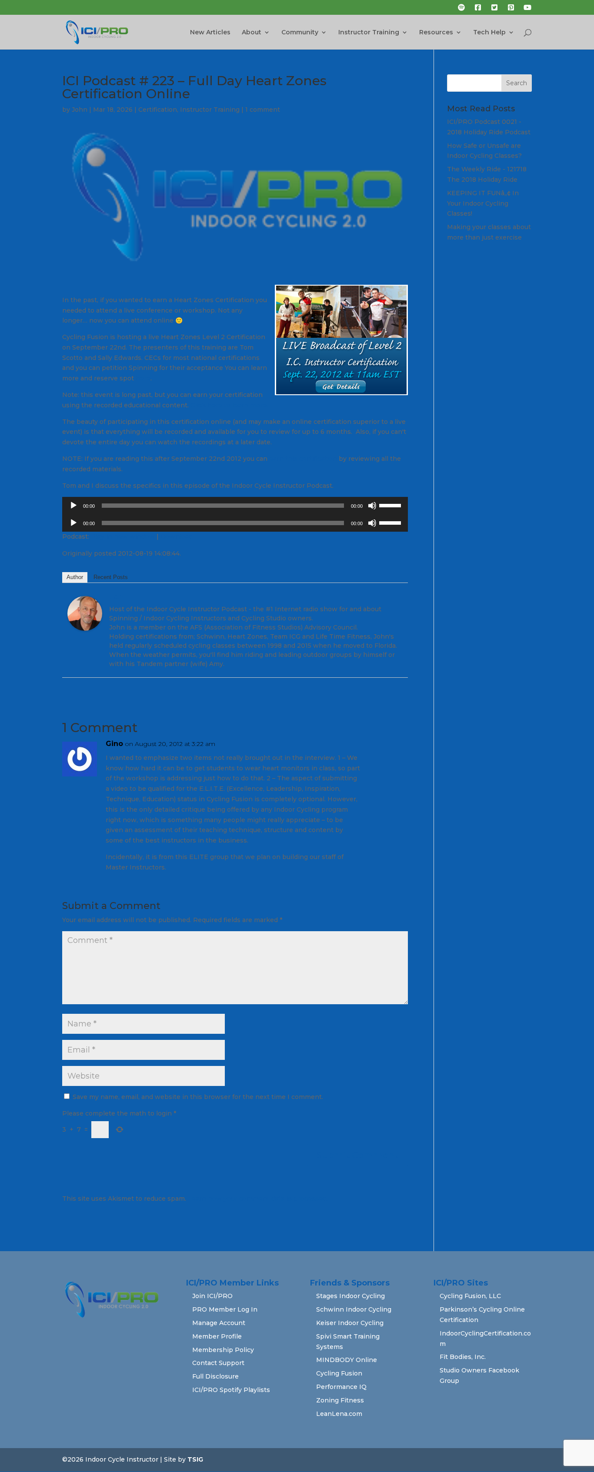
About (251, 32)
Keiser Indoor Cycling (350, 1323)
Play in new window (123, 536)
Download (176, 536)
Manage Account (218, 1323)
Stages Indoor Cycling (350, 1296)
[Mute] (372, 505)
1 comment (262, 109)
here (143, 378)
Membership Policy (223, 1350)
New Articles (210, 32)
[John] (84, 625)
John (79, 109)
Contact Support (218, 1363)
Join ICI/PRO (212, 1296)
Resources (436, 32)
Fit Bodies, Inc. (463, 1357)
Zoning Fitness (340, 1400)
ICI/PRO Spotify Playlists (231, 1390)
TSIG (195, 1459)
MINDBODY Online (346, 1360)
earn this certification (303, 459)
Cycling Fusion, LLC (470, 1296)
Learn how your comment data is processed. (258, 1198)
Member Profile (217, 1336)
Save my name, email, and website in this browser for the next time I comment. (198, 1097)
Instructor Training (368, 32)
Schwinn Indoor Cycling (353, 1309)
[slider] (391, 505)
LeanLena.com (339, 1414)
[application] (235, 505)
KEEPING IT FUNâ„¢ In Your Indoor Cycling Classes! (483, 203)
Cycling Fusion (339, 1373)
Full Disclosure (215, 1376)
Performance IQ (341, 1387)
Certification (157, 109)
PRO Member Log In (224, 1309)
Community (299, 32)
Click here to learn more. (229, 405)
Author (75, 577)
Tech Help (489, 32)
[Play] (73, 505)
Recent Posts (110, 577)
